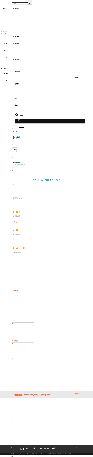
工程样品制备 (18, 13)
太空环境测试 (16, 163)
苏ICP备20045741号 (55, 453)
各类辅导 (17, 24)
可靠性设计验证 (19, 20)
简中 (7, 75)
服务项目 (5, 8)
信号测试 (17, 17)
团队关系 (17, 40)
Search (76, 77)
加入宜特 (17, 61)
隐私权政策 (63, 453)
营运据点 (17, 71)
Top (12, 456)
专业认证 (17, 36)
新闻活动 (5, 43)
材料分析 (17, 19)
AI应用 (15, 150)
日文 (7, 77)
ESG (3, 66)
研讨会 (17, 49)
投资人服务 (5, 50)
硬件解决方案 (18, 28)
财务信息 (17, 52)
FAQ (16, 64)
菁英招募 (5, 57)
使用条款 (69, 453)
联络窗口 (17, 70)
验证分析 (17, 10)
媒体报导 (17, 47)
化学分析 (17, 22)
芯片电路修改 (18, 12)
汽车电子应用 (16, 137)
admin (8, 80)
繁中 (7, 74)
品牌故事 (17, 35)
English (7, 76)
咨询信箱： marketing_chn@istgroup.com (32, 395)
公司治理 (17, 54)
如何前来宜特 (18, 63)
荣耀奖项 (17, 38)
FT (49, 453)
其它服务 (17, 26)
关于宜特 (5, 33)
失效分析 (17, 15)
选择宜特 (17, 59)
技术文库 (5, 31)
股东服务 (17, 56)
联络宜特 (17, 42)
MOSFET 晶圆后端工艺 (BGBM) (22, 29)
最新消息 (17, 45)
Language (5, 73)
